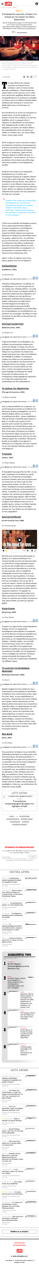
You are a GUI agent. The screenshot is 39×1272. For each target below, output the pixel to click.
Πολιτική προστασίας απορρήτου (24, 1260)
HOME (3, 7)
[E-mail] (31, 76)
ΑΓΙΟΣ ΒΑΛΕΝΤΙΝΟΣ (13, 819)
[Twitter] (37, 58)
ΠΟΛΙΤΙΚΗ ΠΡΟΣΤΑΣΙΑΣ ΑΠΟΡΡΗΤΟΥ (24, 860)
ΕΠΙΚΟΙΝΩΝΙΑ (19, 1245)
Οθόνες (15, 7)
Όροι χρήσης (9, 1260)
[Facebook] (34, 58)
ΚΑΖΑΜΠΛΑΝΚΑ (24, 816)
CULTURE (9, 7)
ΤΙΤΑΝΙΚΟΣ (25, 822)
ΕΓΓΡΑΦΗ (32, 857)
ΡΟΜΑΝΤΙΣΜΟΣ (15, 822)
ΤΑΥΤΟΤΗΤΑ (19, 1243)
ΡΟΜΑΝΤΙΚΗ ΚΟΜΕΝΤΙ (19, 824)
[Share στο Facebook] (34, 277)
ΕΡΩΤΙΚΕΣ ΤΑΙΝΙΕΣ (26, 819)
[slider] (14, 551)
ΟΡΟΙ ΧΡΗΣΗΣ (9, 860)
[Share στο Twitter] (37, 277)
